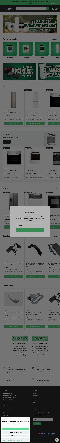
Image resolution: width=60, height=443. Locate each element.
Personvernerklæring (7, 440)
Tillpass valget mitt (15, 435)
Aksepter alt (16, 428)
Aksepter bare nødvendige (16, 432)
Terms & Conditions (17, 440)
